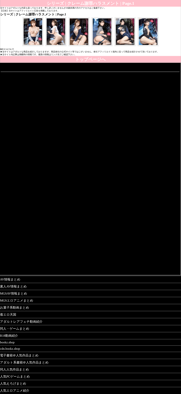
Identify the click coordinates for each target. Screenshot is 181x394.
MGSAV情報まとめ (13, 293)
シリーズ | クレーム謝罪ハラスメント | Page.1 (90, 3)
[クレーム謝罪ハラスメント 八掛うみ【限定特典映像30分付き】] (148, 46)
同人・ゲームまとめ (14, 328)
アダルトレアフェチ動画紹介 (21, 321)
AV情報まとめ (10, 279)
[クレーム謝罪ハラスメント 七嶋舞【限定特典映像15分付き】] (56, 46)
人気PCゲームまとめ (15, 376)
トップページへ (90, 59)
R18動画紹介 (9, 335)
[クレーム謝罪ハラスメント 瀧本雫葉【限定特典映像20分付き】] (102, 46)
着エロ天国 (8, 314)
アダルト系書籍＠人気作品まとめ (24, 362)
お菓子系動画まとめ (14, 307)
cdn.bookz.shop (10, 348)
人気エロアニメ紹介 (14, 390)
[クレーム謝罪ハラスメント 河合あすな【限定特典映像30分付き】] (33, 46)
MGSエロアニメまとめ (16, 300)
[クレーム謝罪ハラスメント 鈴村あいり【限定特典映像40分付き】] (125, 46)
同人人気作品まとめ (14, 369)
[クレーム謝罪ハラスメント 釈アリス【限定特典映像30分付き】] (79, 46)
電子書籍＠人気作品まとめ (19, 355)
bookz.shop (7, 342)
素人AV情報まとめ (13, 286)
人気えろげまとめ (13, 383)
